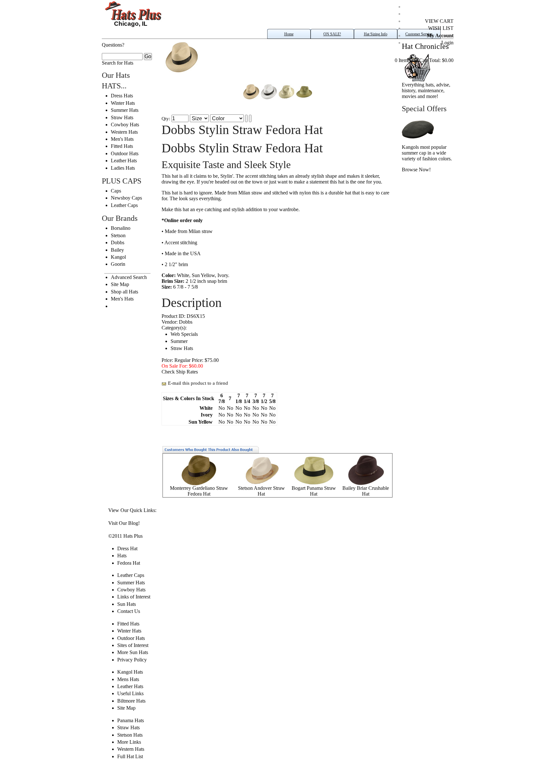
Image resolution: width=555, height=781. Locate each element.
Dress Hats (122, 95)
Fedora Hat (128, 563)
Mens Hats (128, 679)
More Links (129, 742)
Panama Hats (130, 720)
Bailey (117, 250)
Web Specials (184, 334)
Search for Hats (117, 63)
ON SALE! (332, 34)
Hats (122, 555)
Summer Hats (124, 110)
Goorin (118, 264)
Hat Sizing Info (375, 34)
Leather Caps (124, 205)
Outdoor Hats (124, 153)
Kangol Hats (130, 672)
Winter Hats (123, 103)
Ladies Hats (123, 168)
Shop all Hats (124, 291)
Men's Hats (122, 139)
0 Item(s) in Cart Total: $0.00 (424, 60)
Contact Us (128, 611)
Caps (116, 190)
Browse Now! (416, 169)
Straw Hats (122, 117)
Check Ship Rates (180, 371)
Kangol (118, 257)
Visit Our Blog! (124, 523)
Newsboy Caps (126, 198)
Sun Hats (126, 604)
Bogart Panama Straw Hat (314, 491)
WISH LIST (441, 28)
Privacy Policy (132, 659)
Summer (179, 341)
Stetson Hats (130, 735)
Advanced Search (129, 277)
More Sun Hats (132, 652)
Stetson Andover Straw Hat (261, 491)
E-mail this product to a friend (198, 383)
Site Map (120, 284)
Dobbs (117, 242)
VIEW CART (439, 21)
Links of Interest (133, 596)
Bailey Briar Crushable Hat (365, 491)
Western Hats (124, 132)
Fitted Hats (122, 146)
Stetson (118, 235)
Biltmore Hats (131, 701)
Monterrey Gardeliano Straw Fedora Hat (199, 491)
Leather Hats (124, 160)
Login (447, 42)
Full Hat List (130, 756)
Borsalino (120, 228)
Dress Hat (127, 548)
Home (289, 34)
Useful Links (130, 693)
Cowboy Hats (125, 124)
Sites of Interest (132, 645)
